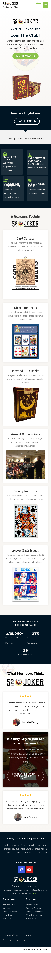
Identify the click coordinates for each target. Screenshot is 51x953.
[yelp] (6, 940)
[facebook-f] (13, 940)
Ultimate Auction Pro (41, 949)
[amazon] (25, 940)
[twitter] (20, 940)
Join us (35, 893)
